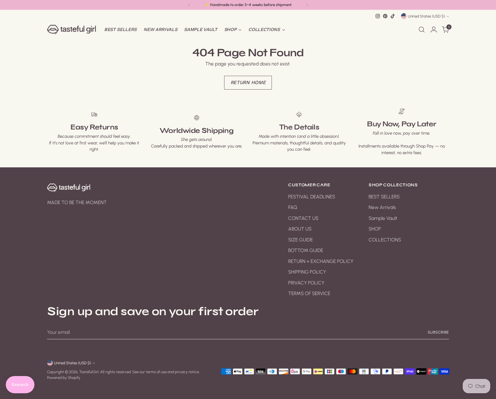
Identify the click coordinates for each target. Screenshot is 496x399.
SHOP (375, 229)
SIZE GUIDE (300, 240)
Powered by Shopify (63, 377)
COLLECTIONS (385, 240)
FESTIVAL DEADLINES (311, 197)
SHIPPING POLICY (307, 272)
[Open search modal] (421, 29)
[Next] (307, 5)
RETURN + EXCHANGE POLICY (320, 261)
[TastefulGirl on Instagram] (377, 16)
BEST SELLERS (384, 197)
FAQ (292, 207)
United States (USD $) (426, 16)
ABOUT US (299, 229)
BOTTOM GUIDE (305, 250)
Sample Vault (383, 218)
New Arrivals (382, 207)
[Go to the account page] (433, 29)
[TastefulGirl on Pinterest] (385, 16)
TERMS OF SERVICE (309, 293)
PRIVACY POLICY (306, 283)
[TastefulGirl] (71, 29)
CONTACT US (303, 218)
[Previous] (189, 5)
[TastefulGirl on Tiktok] (392, 16)
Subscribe (438, 332)
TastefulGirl (89, 371)
